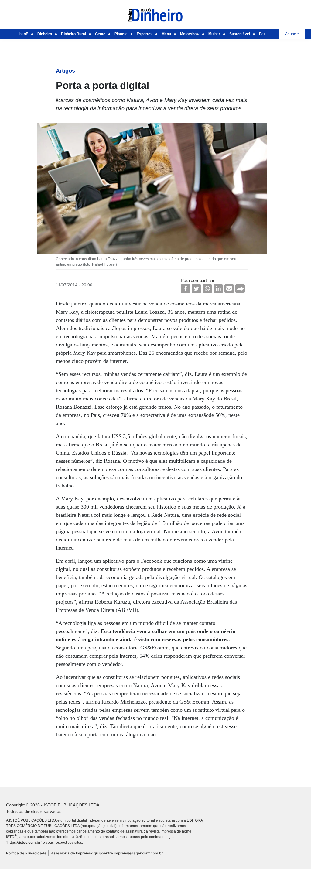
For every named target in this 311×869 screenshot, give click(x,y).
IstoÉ (23, 34)
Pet (262, 34)
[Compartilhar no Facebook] (185, 288)
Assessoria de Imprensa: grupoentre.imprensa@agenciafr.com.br (107, 853)
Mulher (214, 34)
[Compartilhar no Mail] (229, 288)
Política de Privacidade (26, 853)
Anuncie (292, 34)
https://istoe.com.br (24, 842)
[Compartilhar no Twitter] (196, 288)
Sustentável (239, 34)
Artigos (65, 71)
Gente (100, 34)
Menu (166, 34)
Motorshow (189, 34)
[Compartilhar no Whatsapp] (207, 288)
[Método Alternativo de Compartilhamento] (240, 288)
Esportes (144, 34)
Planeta (121, 34)
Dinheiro (44, 34)
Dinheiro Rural (73, 34)
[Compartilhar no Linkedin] (218, 288)
